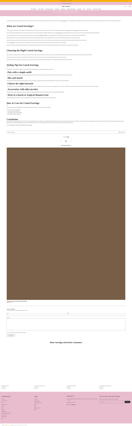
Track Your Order (97, 9)
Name (8, 313)
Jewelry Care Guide (4, 404)
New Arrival (41, 9)
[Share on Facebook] (64, 137)
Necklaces (63, 9)
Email (68, 313)
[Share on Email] (67, 137)
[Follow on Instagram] (69, 404)
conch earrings (12, 132)
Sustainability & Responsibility (6, 413)
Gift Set (35, 409)
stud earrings (69, 30)
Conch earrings (63, 20)
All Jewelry (36, 399)
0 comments (122, 132)
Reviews (3, 406)
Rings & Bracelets (71, 9)
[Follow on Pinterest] (71, 404)
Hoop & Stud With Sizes (37, 402)
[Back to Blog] (66, 141)
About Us (89, 9)
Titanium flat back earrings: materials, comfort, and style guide (17, 301)
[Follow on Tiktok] (75, 404)
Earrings (57, 9)
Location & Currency (65, 3)
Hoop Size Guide (4, 416)
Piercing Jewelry (49, 9)
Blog (2, 418)
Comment (8, 317)
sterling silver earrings (43, 35)
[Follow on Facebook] (67, 404)
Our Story (3, 399)
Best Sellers (33, 9)
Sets (84, 9)
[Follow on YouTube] (73, 404)
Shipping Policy (4, 411)
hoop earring (12, 42)
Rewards (3, 409)
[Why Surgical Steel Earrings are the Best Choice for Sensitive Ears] (60, 141)
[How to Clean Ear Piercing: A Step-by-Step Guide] (71, 141)
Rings (35, 406)
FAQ (2, 402)
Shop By (79, 9)
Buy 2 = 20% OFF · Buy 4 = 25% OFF (66, 0)
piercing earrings (59, 32)
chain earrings (75, 30)
